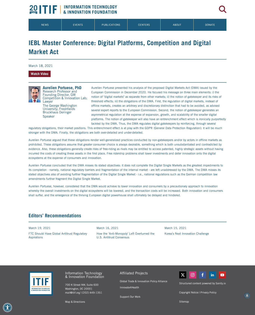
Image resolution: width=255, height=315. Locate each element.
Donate (210, 24)
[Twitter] (182, 274)
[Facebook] (203, 274)
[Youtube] (222, 274)
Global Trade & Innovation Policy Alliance (143, 281)
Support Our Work (130, 296)
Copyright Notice (188, 292)
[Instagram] (193, 274)
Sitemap (184, 301)
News (45, 24)
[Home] (78, 9)
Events (78, 24)
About (177, 24)
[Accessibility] (7, 307)
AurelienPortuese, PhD (62, 88)
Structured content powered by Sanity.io (202, 283)
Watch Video (39, 74)
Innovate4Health (129, 287)
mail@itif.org (72, 292)
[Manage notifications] (247, 296)
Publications (111, 24)
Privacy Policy (208, 292)
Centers (144, 24)
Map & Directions (75, 301)
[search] (222, 9)
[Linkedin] (213, 274)
